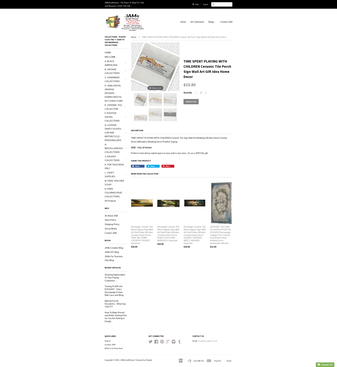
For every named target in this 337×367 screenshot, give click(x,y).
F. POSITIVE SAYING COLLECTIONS (112, 117)
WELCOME (110, 57)
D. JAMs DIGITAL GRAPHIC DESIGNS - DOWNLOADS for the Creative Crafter (114, 93)
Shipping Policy (112, 224)
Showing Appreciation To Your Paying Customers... (115, 278)
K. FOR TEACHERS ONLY (114, 167)
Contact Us (326, 365)
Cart (197, 4)
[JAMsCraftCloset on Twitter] (150, 343)
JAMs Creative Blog (114, 248)
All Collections (197, 22)
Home (183, 22)
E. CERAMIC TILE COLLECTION (113, 107)
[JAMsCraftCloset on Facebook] (156, 343)
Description (137, 130)
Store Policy (110, 220)
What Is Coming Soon (114, 348)
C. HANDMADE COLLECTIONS (112, 79)
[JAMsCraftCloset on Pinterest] (162, 343)
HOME (108, 52)
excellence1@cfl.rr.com (207, 341)
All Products (110, 201)
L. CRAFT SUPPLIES (110, 175)
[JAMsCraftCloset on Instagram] (174, 343)
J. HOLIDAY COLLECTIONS (112, 158)
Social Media (111, 229)
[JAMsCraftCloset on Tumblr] (180, 343)
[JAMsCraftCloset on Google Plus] (168, 343)
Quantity (188, 93)
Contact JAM (226, 22)
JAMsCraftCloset (127, 360)
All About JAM (111, 216)
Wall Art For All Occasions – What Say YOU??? (115, 304)
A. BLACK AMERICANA (111, 63)
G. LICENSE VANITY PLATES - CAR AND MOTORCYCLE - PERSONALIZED (113, 132)
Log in (205, 4)
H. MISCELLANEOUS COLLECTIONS (114, 148)
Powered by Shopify (143, 360)
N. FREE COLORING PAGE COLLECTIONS (113, 193)
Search (108, 341)
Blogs (211, 22)
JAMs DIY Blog (112, 252)
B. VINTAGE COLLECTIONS (112, 71)
